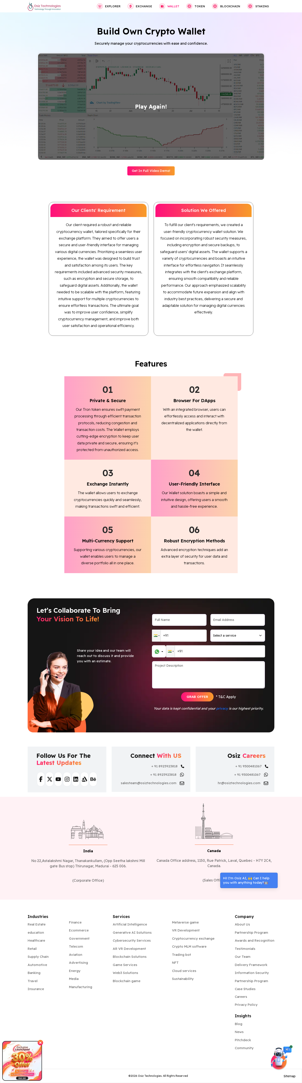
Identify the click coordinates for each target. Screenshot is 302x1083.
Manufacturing (80, 987)
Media (73, 979)
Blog (238, 1024)
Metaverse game (185, 922)
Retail (32, 949)
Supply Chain (38, 956)
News (239, 1032)
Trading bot (181, 954)
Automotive (37, 965)
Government (79, 938)
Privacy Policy (246, 1004)
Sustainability (183, 979)
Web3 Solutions (125, 973)
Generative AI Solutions (132, 932)
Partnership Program (251, 932)
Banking (34, 973)
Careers (241, 997)
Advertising (78, 962)
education (36, 932)
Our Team (242, 956)
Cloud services (184, 971)
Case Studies (245, 989)
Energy (74, 971)
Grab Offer (197, 697)
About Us (242, 924)
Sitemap (290, 1076)
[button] (156, 635)
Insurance (36, 989)
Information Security (252, 973)
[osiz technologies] (44, 6)
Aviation (75, 954)
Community (244, 1048)
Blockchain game (126, 981)
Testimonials (245, 949)
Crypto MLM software (189, 946)
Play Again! (151, 106)
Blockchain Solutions (130, 956)
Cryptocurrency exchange (193, 938)
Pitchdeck (243, 1040)
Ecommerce (79, 930)
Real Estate (37, 924)
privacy (222, 708)
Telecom (76, 946)
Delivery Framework (251, 965)
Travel (33, 981)
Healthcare (36, 940)
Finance (75, 922)
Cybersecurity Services (132, 940)
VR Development (186, 930)
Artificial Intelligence (130, 924)
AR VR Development (129, 949)
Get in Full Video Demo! (151, 171)
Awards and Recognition (254, 940)
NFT (175, 962)
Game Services (125, 965)
